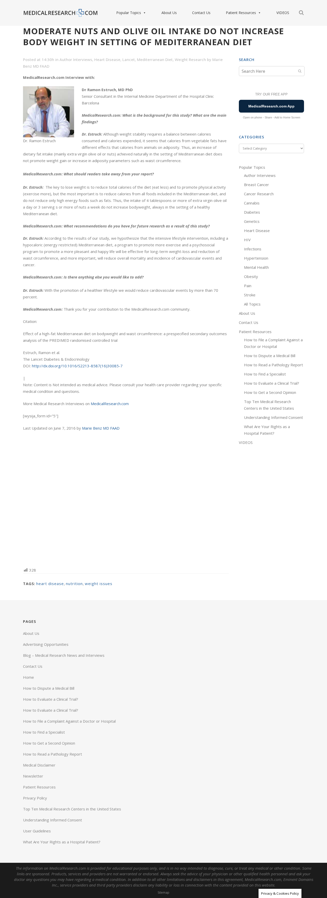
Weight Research (190, 59)
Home (28, 677)
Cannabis (252, 202)
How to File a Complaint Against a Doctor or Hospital (69, 721)
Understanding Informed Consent (273, 417)
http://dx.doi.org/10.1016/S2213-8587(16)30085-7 (77, 365)
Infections (252, 248)
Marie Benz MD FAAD (101, 428)
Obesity (251, 276)
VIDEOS (282, 12)
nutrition (74, 583)
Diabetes (252, 212)
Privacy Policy (35, 797)
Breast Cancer (256, 184)
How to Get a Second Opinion (270, 392)
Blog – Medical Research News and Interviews (63, 655)
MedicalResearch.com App (271, 106)
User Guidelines (37, 830)
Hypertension (256, 258)
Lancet (128, 59)
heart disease (50, 583)
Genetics (252, 221)
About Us (169, 12)
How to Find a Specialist (265, 374)
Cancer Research (259, 193)
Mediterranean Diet (155, 59)
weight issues (98, 583)
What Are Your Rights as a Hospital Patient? (61, 841)
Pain (247, 285)
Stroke (249, 294)
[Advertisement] (126, 498)
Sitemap (163, 892)
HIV (247, 239)
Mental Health (256, 267)
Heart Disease (107, 59)
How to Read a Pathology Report (273, 364)
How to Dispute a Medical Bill (269, 355)
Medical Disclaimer (39, 765)
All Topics (252, 304)
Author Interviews (76, 59)
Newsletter (33, 776)
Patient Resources (241, 12)
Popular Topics (128, 12)
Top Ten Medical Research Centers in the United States (72, 808)
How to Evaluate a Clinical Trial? (271, 383)
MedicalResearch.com (110, 403)
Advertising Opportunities (45, 644)
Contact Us (201, 12)
